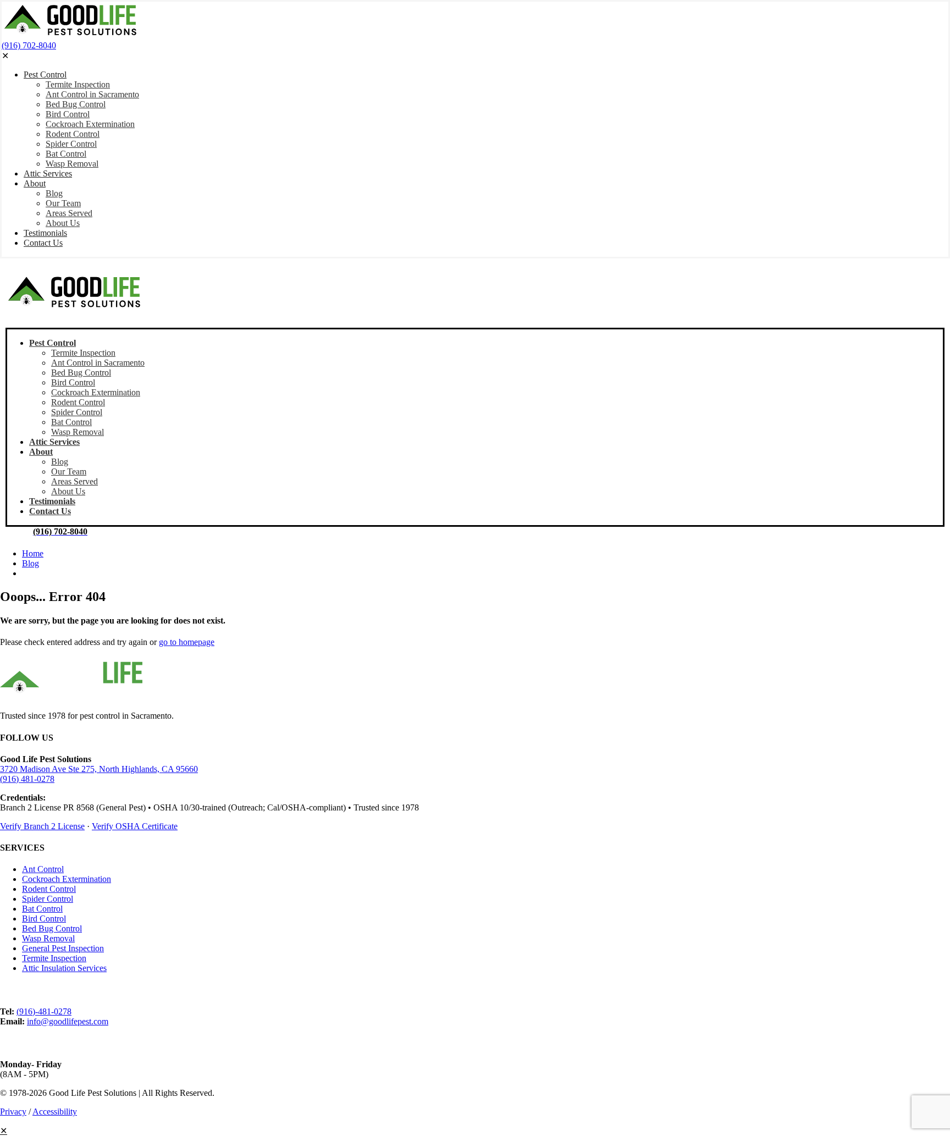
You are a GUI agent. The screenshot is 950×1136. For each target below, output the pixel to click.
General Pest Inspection (63, 948)
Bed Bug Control (52, 928)
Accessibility (54, 1111)
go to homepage (186, 642)
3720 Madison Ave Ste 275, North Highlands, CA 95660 (99, 769)
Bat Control (42, 908)
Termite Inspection (54, 958)
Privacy (13, 1111)
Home (32, 553)
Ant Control (43, 869)
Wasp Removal (48, 938)
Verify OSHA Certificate (135, 826)
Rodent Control (49, 889)
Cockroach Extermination (66, 879)
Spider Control (47, 898)
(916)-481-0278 (43, 1011)
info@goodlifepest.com (67, 1021)
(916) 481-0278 (27, 779)
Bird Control (44, 918)
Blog (30, 563)
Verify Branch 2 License (42, 826)
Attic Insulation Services (64, 968)
